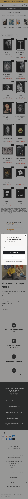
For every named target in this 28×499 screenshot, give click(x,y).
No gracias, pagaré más (14, 256)
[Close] (25, 235)
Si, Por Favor (14, 252)
